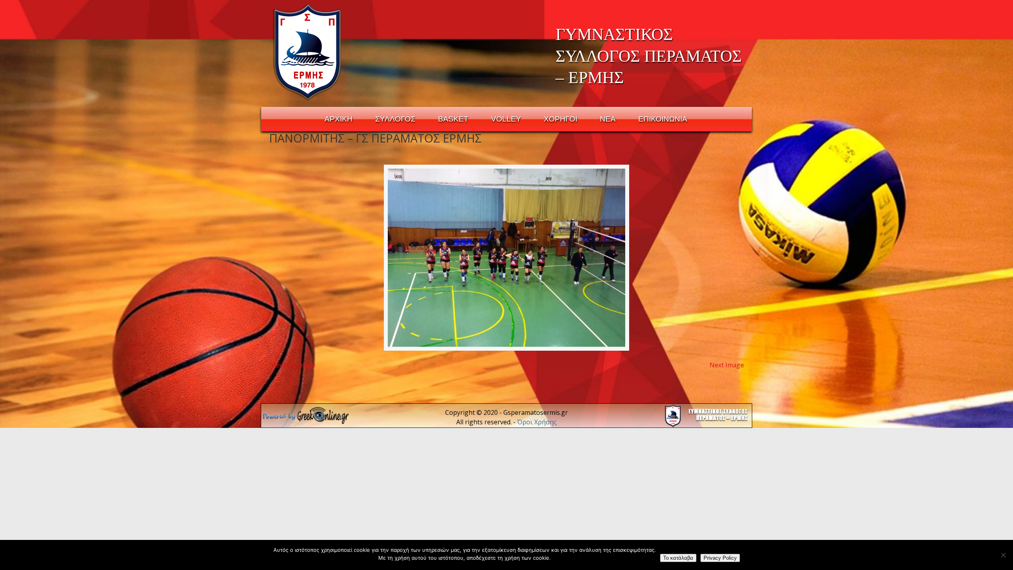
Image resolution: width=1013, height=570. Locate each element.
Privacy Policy (720, 558)
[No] (1003, 555)
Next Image (726, 365)
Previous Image (292, 365)
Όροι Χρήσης (537, 422)
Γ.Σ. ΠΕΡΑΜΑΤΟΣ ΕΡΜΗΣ (307, 51)
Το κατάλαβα (678, 558)
